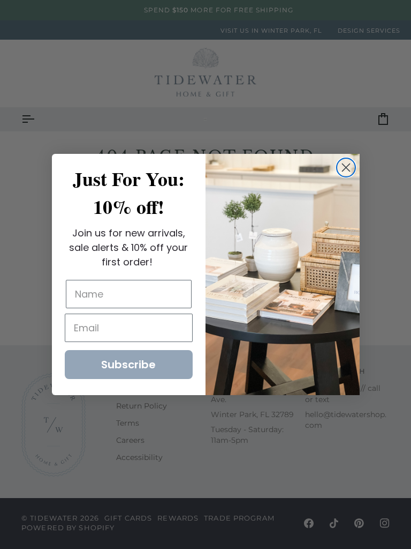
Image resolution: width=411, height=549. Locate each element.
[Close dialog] (346, 167)
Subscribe (128, 364)
